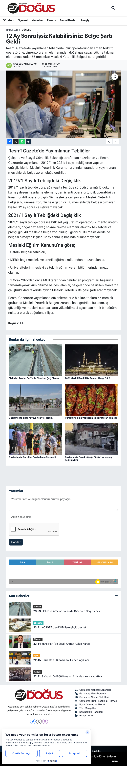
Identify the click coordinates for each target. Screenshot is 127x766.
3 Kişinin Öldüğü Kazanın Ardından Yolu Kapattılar (68, 676)
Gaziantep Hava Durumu (92, 693)
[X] (39, 721)
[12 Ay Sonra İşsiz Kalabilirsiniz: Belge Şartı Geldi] (63, 104)
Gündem (8, 20)
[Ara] (113, 8)
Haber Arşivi (86, 715)
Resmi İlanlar (68, 20)
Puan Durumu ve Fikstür (92, 704)
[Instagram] (45, 721)
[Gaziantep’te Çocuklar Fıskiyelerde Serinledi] (35, 439)
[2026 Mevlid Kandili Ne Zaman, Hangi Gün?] (91, 360)
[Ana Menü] (118, 8)
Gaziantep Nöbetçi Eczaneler (95, 689)
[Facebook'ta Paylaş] (9, 142)
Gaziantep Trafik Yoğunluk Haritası (98, 700)
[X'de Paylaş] (16, 142)
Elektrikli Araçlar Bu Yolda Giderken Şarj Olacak (34, 378)
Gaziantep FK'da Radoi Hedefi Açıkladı (61, 660)
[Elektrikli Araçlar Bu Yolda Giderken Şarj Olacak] (35, 360)
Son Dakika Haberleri (91, 711)
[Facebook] (33, 721)
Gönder (16, 542)
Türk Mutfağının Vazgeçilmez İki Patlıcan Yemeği (91, 417)
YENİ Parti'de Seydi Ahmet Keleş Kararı (61, 643)
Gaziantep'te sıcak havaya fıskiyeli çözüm (31, 417)
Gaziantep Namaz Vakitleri (94, 697)
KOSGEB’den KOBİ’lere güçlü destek (59, 627)
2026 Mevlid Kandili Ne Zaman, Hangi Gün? (87, 378)
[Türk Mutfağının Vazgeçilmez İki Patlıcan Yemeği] (91, 399)
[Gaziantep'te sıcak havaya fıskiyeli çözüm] (35, 399)
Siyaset (23, 20)
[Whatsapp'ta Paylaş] (22, 142)
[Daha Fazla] (28, 142)
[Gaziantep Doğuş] (31, 8)
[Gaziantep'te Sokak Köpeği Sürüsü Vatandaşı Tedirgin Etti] (91, 439)
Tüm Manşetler (87, 708)
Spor (36, 655)
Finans (51, 20)
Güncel (26, 30)
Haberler (12, 30)
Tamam (115, 761)
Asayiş (85, 20)
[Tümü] (116, 595)
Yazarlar (37, 20)
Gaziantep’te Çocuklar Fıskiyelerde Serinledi (32, 457)
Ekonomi (38, 623)
